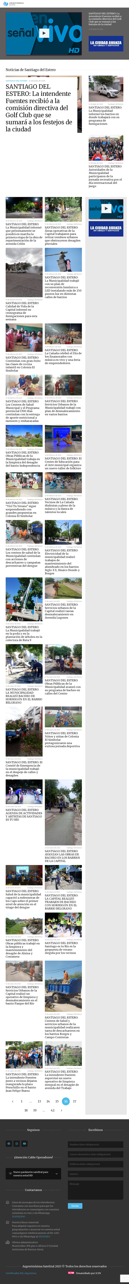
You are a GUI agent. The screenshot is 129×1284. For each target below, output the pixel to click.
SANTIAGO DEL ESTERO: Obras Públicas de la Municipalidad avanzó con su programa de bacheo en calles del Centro (63, 687)
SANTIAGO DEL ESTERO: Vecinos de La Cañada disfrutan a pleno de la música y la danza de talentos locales (61, 505)
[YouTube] (24, 1144)
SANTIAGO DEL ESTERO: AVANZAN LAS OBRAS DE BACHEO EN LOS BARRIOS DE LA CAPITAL (62, 856)
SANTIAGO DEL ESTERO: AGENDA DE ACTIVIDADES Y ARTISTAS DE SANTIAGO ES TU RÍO (24, 815)
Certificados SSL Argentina (21, 1273)
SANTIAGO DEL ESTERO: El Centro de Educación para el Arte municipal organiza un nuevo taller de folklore (63, 463)
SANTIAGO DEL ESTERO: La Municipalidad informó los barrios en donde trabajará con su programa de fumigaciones (105, 116)
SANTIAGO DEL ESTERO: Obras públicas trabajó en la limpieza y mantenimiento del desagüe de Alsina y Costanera (23, 948)
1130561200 (18, 1216)
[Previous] (13, 1101)
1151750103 (44, 1236)
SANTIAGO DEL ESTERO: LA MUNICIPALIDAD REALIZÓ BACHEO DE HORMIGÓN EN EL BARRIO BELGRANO (24, 696)
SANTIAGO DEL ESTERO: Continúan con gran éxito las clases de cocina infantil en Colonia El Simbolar (23, 364)
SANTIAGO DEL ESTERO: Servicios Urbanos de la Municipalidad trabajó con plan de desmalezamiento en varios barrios (63, 408)
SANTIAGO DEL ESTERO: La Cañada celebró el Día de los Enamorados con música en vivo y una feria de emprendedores (63, 356)
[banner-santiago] (106, 43)
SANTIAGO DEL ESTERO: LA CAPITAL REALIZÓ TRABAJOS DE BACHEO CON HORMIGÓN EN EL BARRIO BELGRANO (61, 902)
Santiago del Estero (16, 81)
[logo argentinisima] (13, 4)
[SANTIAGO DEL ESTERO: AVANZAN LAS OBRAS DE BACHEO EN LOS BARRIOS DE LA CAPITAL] (63, 812)
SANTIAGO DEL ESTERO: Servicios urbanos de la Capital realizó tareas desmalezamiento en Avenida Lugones (61, 611)
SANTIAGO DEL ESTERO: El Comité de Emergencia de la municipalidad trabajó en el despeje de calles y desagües (24, 769)
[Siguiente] (61, 1110)
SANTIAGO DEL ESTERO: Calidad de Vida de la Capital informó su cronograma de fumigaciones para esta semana (22, 311)
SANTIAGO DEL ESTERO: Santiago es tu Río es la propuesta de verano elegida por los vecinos (61, 948)
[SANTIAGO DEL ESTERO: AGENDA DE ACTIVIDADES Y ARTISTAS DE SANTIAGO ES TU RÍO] (24, 791)
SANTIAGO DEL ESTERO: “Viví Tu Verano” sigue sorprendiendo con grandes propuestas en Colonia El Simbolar (22, 509)
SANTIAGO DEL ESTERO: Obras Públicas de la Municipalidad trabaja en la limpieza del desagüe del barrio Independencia (23, 459)
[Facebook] (9, 1144)
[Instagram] (16, 1144)
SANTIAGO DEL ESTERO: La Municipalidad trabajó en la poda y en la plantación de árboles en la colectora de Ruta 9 (24, 633)
